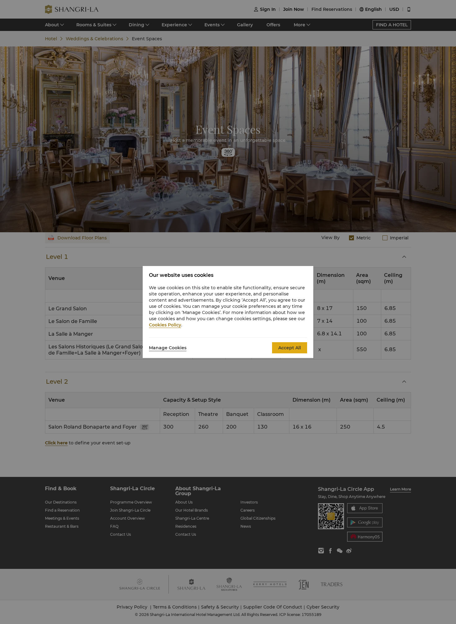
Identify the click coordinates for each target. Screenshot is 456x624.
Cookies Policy (165, 325)
